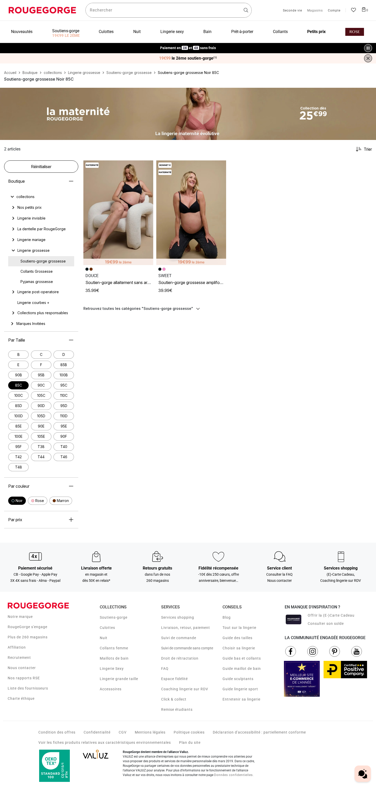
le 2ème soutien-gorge (188, 58)
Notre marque (20, 617)
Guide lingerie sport (240, 689)
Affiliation (17, 647)
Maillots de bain (114, 658)
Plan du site (190, 742)
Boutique (16, 181)
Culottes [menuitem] (106, 31)
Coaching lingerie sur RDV (184, 689)
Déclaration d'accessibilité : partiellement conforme (259, 732)
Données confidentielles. (234, 775)
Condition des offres (56, 732)
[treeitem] (25, 196)
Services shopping (177, 617)
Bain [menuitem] (207, 31)
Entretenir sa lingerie (241, 699)
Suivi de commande (178, 638)
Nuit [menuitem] (137, 31)
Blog (227, 617)
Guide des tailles (237, 638)
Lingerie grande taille (119, 679)
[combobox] (168, 10)
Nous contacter (22, 668)
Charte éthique (21, 698)
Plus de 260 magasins (28, 637)
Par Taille (16, 340)
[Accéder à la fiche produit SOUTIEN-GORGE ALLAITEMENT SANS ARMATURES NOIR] (118, 212)
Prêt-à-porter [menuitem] (242, 31)
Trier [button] (368, 149)
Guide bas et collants (242, 658)
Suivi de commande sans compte (187, 648)
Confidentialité (97, 732)
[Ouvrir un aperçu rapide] (147, 166)
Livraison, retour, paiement (185, 628)
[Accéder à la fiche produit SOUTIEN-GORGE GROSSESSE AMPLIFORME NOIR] (191, 212)
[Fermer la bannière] (368, 58)
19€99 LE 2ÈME (66, 35)
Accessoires (110, 689)
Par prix (15, 519)
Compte (334, 11)
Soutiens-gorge (113, 617)
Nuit (103, 638)
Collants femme (114, 648)
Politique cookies (189, 732)
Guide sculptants (238, 679)
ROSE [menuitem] (354, 32)
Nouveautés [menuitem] (21, 31)
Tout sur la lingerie (239, 628)
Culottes (107, 628)
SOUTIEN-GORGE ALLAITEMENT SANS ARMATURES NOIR (127, 282)
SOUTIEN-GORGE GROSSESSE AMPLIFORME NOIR (196, 282)
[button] (17, 500)
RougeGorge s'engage (27, 627)
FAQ (165, 668)
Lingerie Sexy (112, 668)
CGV (123, 732)
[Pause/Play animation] (368, 48)
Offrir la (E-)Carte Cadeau (331, 615)
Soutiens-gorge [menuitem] (65, 30)
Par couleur (18, 486)
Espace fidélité (174, 679)
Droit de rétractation (179, 658)
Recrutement (19, 657)
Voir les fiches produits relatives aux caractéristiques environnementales (104, 742)
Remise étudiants (177, 709)
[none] (41, 197)
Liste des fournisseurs (28, 688)
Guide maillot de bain (242, 668)
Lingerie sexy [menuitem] (172, 31)
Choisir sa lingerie (239, 648)
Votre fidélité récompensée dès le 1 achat (188, 45)
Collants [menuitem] (280, 31)
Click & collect (173, 699)
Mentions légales (150, 732)
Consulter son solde (326, 623)
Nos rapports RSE (24, 678)
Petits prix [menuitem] (316, 31)
